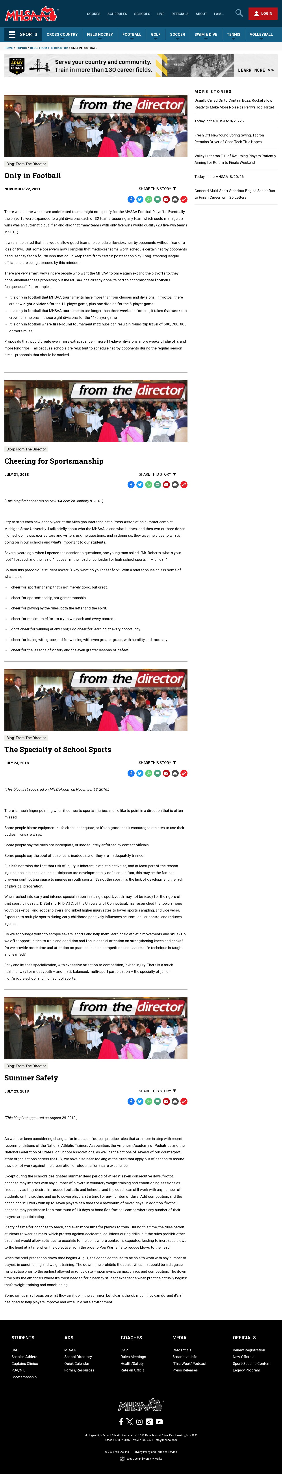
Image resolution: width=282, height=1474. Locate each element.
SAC (15, 1350)
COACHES (131, 1337)
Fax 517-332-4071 (142, 1440)
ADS (68, 1337)
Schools (142, 14)
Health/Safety (132, 1363)
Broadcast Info (185, 1356)
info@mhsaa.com (166, 1440)
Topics (21, 48)
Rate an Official (133, 1370)
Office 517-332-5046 (117, 1440)
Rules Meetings (133, 1356)
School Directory (78, 1356)
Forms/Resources (79, 1370)
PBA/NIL (18, 1370)
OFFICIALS (244, 1337)
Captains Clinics (24, 1363)
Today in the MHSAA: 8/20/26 (219, 176)
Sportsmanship (24, 1377)
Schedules (117, 14)
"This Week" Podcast (189, 1363)
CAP (124, 1350)
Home (8, 48)
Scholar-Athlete (24, 1356)
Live (160, 14)
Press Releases (185, 1370)
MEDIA (180, 1337)
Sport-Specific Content (252, 1363)
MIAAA (70, 1350)
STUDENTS (22, 1337)
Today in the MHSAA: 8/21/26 (219, 121)
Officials (180, 14)
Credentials (182, 1350)
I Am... (219, 14)
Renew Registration (249, 1350)
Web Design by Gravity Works (144, 1458)
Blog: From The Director (49, 48)
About (201, 14)
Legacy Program (246, 1370)
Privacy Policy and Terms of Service (155, 1451)
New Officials (243, 1356)
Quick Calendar (76, 1363)
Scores (93, 14)
